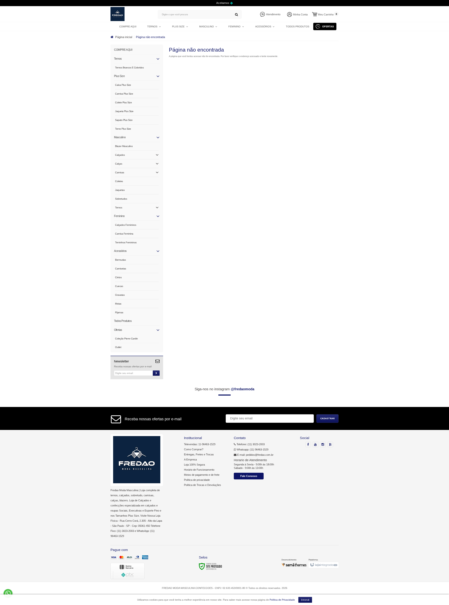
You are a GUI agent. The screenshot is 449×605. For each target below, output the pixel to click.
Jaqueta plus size (124, 111)
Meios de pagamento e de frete (201, 474)
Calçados (120, 154)
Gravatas (120, 294)
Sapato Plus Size (123, 120)
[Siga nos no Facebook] (308, 444)
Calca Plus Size (123, 84)
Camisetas (120, 268)
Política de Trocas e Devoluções (202, 484)
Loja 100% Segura (194, 464)
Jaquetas (120, 190)
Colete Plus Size (123, 102)
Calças (118, 163)
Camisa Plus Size (124, 93)
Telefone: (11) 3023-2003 (250, 444)
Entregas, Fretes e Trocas (199, 454)
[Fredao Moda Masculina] (130, 14)
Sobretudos (121, 198)
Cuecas (119, 286)
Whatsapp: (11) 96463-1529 (252, 449)
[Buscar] (236, 14)
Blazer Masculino (124, 146)
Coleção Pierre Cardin (126, 338)
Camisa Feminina (124, 233)
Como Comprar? (193, 449)
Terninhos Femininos (126, 242)
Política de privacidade (197, 479)
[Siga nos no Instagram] (322, 444)
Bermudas (120, 259)
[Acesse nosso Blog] (330, 444)
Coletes (119, 181)
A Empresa (190, 459)
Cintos (118, 277)
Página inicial (123, 37)
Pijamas (119, 312)
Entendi (305, 599)
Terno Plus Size (123, 128)
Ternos (118, 207)
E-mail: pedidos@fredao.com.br (254, 454)
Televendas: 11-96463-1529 (199, 444)
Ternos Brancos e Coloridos (129, 67)
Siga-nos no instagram (224, 389)
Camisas (119, 172)
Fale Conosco (248, 475)
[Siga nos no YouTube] (315, 444)
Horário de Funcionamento (199, 469)
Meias (118, 303)
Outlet (118, 347)
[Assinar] (156, 373)
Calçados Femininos (125, 224)
